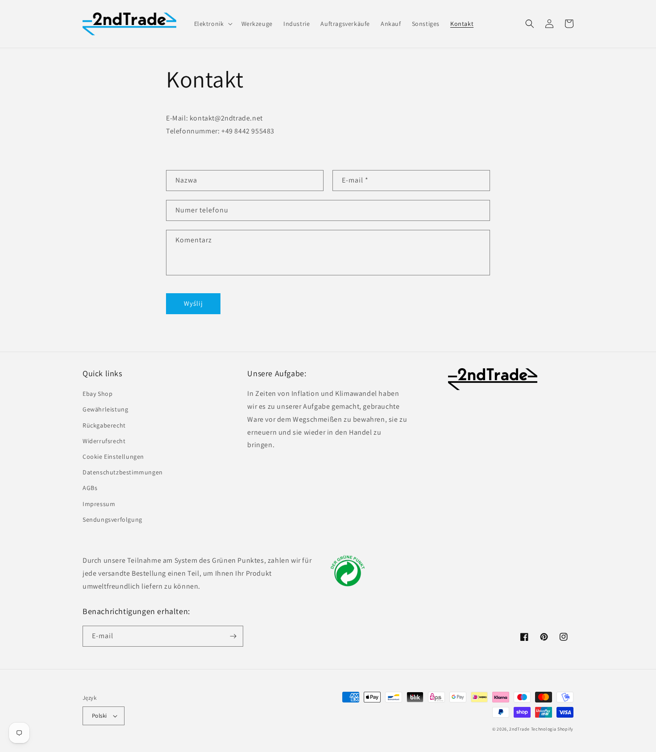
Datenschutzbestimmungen (123, 472)
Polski (99, 715)
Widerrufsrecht (104, 441)
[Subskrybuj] (233, 636)
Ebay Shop (97, 394)
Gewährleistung (105, 409)
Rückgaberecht (104, 425)
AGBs (90, 488)
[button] (212, 23)
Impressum (99, 504)
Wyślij (193, 303)
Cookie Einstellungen (113, 457)
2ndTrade (519, 729)
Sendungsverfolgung (112, 519)
